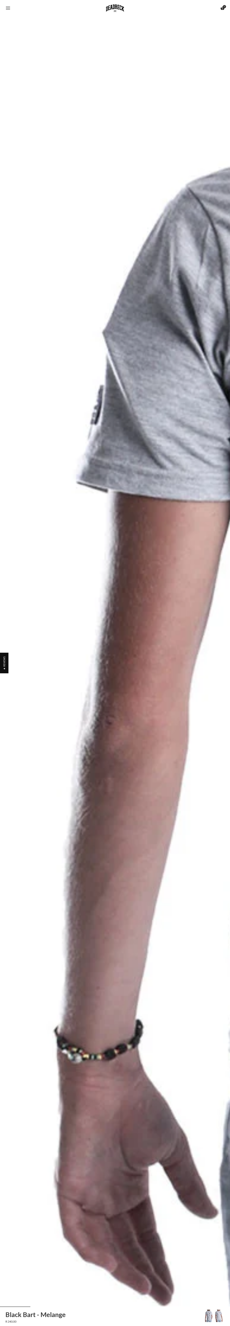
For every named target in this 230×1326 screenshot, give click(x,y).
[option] (208, 1316)
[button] (4, 663)
